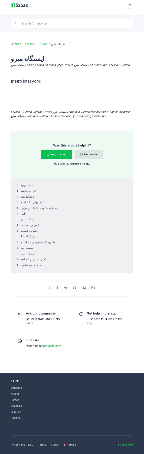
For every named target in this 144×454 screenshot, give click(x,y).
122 (83, 287)
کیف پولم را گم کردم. (32, 202)
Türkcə (42, 44)
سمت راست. (28, 253)
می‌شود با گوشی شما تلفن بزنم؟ (39, 208)
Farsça (15, 399)
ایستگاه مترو (28, 219)
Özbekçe (16, 387)
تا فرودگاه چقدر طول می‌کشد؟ (38, 242)
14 (49, 287)
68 (66, 287)
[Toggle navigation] (130, 5)
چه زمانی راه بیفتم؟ (32, 265)
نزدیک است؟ (28, 236)
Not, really (90, 154)
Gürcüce (16, 412)
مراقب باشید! (28, 191)
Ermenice (16, 405)
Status (54, 444)
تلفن (23, 213)
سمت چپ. (27, 247)
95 (74, 287)
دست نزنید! (27, 185)
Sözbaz (16, 44)
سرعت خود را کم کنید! (33, 259)
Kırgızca (16, 418)
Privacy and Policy (22, 444)
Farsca (29, 44)
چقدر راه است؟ (29, 230)
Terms (42, 444)
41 (57, 287)
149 (93, 287)
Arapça (15, 393)
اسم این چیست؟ (30, 225)
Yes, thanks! (58, 154)
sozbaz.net (126, 444)
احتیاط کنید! (27, 196)
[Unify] (19, 5)
